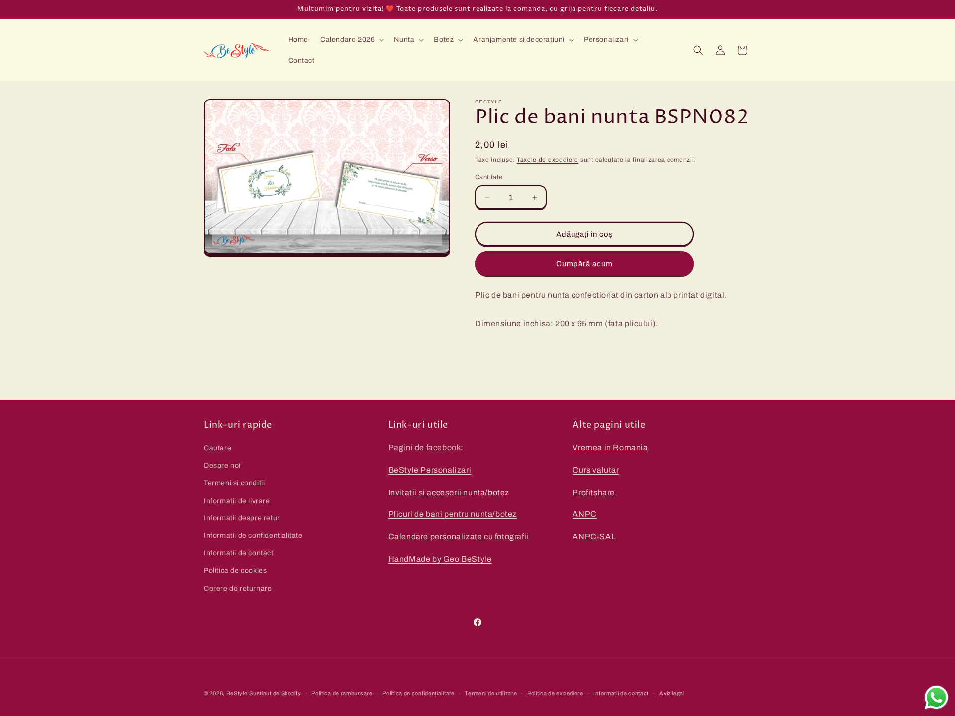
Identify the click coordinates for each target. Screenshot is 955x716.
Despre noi (222, 465)
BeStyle (237, 693)
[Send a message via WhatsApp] (936, 697)
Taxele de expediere (547, 159)
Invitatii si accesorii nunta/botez (448, 492)
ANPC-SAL (594, 536)
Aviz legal (672, 693)
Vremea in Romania (610, 447)
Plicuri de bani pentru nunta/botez (452, 514)
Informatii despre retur (242, 518)
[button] (351, 39)
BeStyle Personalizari (430, 470)
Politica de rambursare (341, 693)
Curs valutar (596, 470)
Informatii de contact (239, 553)
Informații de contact (621, 693)
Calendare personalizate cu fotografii (458, 536)
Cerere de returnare (238, 588)
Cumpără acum (584, 264)
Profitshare (594, 492)
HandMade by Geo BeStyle (440, 559)
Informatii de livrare (237, 501)
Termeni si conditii (234, 483)
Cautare (217, 448)
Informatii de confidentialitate (253, 535)
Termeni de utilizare (491, 693)
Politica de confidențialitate (418, 693)
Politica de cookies (235, 570)
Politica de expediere (555, 693)
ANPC (584, 514)
